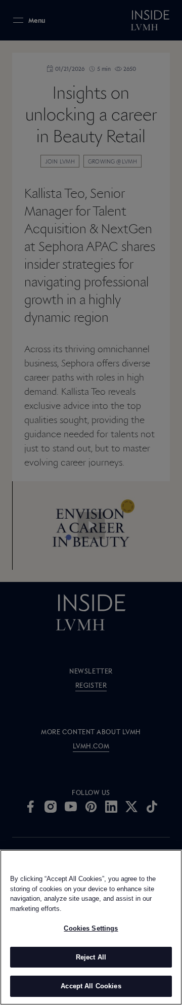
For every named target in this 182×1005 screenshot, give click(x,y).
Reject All (91, 957)
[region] (91, 927)
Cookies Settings (91, 928)
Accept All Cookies (91, 986)
